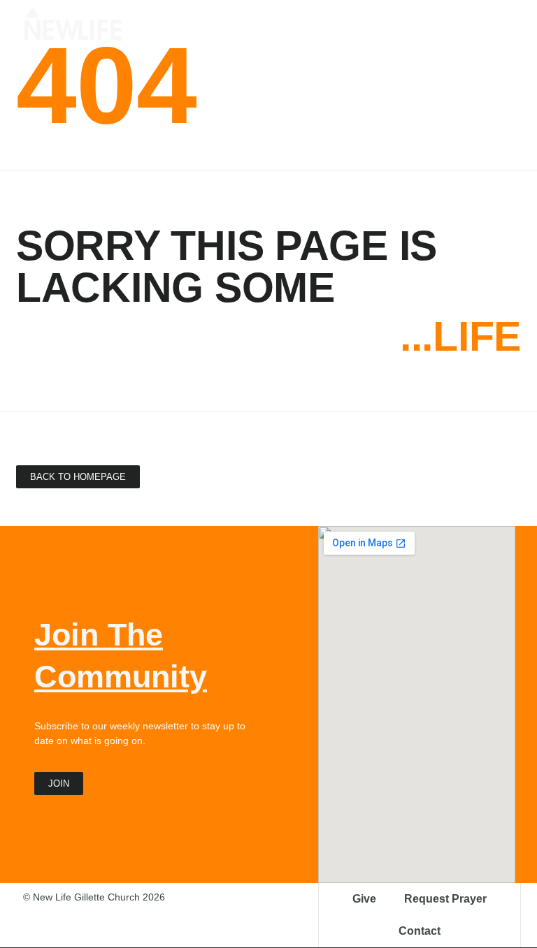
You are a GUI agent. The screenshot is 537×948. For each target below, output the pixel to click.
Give (364, 899)
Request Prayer (445, 899)
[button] (503, 22)
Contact (420, 931)
